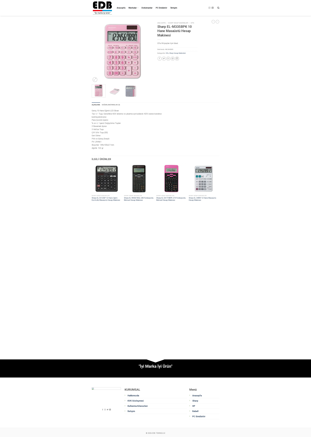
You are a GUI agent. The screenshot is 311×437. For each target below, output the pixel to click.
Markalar (133, 8)
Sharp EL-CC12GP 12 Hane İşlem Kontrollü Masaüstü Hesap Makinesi (106, 199)
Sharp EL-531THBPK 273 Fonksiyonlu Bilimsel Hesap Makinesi (171, 199)
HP (193, 406)
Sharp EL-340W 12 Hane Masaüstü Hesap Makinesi (202, 199)
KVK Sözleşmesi (136, 401)
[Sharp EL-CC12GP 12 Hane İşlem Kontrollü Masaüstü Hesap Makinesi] (107, 179)
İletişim (173, 8)
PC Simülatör (198, 416)
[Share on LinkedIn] (177, 59)
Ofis (192, 23)
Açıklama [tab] (96, 105)
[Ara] (218, 7)
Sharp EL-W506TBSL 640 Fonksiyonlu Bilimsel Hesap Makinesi (138, 199)
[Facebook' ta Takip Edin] (102, 410)
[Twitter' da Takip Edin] (107, 410)
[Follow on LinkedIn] (213, 8)
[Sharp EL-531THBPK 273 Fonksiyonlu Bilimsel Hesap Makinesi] (171, 179)
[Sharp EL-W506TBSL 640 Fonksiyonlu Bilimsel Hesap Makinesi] (139, 179)
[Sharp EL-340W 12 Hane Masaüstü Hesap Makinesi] (204, 179)
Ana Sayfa (161, 23)
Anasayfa (121, 8)
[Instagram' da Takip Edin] (209, 8)
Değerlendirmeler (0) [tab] (111, 105)
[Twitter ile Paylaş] (164, 59)
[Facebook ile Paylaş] (160, 59)
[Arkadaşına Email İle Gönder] (168, 59)
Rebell (195, 411)
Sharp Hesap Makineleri (178, 23)
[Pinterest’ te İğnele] (173, 59)
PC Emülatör (161, 8)
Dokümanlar (147, 8)
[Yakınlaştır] (95, 79)
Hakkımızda (133, 395)
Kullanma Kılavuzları (138, 406)
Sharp (195, 401)
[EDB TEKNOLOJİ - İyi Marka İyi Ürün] (102, 8)
